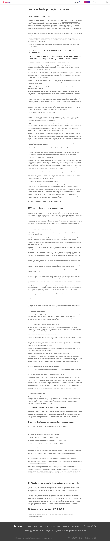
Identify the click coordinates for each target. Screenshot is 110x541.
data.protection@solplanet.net (70, 22)
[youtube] (95, 526)
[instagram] (85, 526)
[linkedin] (92, 526)
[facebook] (88, 526)
